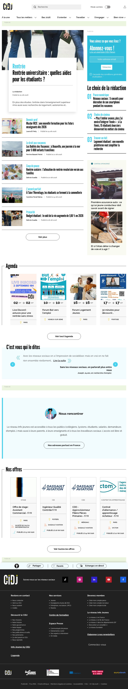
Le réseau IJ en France (97, 617)
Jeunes (53, 600)
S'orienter (62, 17)
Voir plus (42, 237)
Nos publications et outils (21, 632)
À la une (6, 17)
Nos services (55, 595)
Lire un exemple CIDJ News (102, 52)
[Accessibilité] (16, 566)
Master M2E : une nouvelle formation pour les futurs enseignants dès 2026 (50, 123)
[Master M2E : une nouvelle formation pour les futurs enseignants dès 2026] (12, 126)
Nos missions (17, 620)
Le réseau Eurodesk (95, 627)
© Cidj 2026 (94, 684)
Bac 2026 (46, 17)
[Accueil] (12, 6)
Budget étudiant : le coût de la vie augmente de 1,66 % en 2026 (54, 214)
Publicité (24, 684)
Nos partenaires (17, 635)
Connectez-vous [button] (97, 644)
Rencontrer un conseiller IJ (98, 625)
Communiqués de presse (59, 628)
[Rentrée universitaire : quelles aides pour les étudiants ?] (43, 50)
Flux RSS (32, 684)
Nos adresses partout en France (64, 445)
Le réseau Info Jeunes (98, 612)
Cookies (104, 684)
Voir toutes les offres (64, 549)
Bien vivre (118, 17)
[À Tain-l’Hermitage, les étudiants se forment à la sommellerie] (12, 195)
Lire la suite (59, 360)
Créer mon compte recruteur (99, 603)
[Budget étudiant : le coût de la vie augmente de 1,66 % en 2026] (12, 218)
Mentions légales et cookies (61, 684)
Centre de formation (59, 615)
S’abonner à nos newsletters (101, 634)
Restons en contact (20, 595)
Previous (12, 364)
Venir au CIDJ (17, 603)
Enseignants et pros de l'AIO (60, 603)
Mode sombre (97, 7)
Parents (53, 608)
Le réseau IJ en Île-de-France (99, 620)
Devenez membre (96, 595)
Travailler (80, 17)
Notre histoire (17, 622)
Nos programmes (18, 630)
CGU (86, 684)
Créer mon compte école (97, 605)
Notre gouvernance (19, 625)
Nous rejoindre (17, 640)
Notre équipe (16, 627)
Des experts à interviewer (59, 633)
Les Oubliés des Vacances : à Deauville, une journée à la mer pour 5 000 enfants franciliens (53, 146)
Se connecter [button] (125, 7)
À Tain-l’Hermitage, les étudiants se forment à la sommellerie (54, 191)
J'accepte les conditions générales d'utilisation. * (107, 75)
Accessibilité (78, 684)
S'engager (99, 17)
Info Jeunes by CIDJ (20, 647)
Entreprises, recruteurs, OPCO (61, 605)
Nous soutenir (17, 605)
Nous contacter (17, 600)
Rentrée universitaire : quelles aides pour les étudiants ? (41, 73)
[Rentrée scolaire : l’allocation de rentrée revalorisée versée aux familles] (12, 172)
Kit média (54, 636)
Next (115, 364)
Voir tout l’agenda (64, 336)
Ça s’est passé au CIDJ (20, 637)
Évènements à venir (57, 631)
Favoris (60, 566)
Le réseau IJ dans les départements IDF (102, 622)
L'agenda (15, 655)
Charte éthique (43, 684)
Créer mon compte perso (97, 600)
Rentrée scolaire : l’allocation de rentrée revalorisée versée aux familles (54, 169)
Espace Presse (56, 623)
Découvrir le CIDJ (19, 615)
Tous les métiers (24, 17)
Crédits (14, 608)
